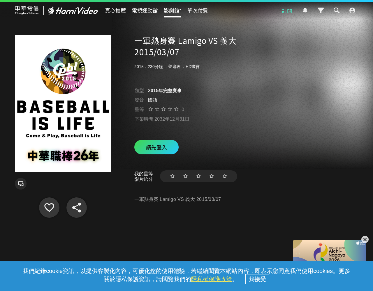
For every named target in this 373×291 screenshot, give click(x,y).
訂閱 (287, 10)
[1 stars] (172, 176)
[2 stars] (185, 176)
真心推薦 (115, 10)
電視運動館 (145, 10)
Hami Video (56, 10)
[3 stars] (198, 176)
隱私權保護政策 (211, 279)
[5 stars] (224, 176)
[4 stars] (211, 176)
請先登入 (156, 147)
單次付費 (197, 10)
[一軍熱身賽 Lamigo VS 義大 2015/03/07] (49, 207)
